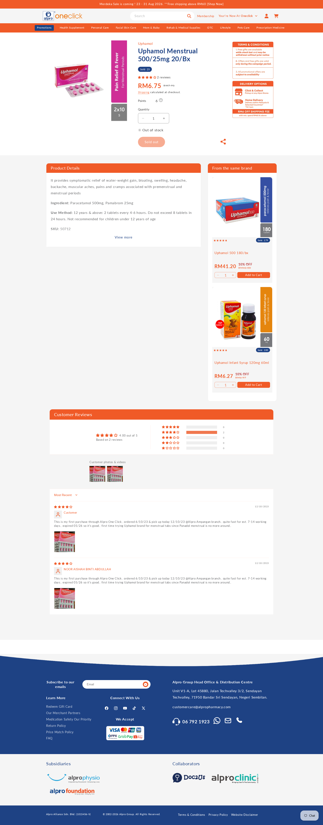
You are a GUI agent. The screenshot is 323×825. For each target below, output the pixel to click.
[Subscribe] (145, 684)
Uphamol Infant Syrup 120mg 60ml (241, 363)
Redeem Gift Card (59, 707)
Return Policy (56, 726)
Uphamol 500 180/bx (231, 253)
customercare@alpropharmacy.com (201, 707)
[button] (147, 77)
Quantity (144, 109)
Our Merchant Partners (63, 713)
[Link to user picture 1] (64, 541)
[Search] (189, 16)
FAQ (49, 738)
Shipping (144, 92)
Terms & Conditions (191, 814)
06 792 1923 (196, 721)
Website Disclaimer (244, 814)
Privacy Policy (218, 814)
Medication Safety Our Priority (68, 719)
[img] (63, 507)
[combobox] (162, 16)
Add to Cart (253, 275)
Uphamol (145, 43)
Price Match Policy (60, 732)
